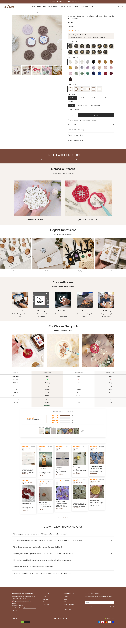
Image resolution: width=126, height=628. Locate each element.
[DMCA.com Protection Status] (25, 622)
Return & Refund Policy (69, 604)
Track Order (46, 599)
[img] (25, 446)
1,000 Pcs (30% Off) (74, 109)
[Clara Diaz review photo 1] (62, 493)
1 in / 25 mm (72, 97)
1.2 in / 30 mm (83, 97)
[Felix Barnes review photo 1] (79, 458)
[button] (71, 30)
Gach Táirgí (19, 12)
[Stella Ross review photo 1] (97, 458)
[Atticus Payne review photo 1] (97, 491)
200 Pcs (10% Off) (82, 105)
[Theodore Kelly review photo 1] (28, 493)
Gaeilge (13, 618)
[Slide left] (15, 39)
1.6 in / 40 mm (105, 97)
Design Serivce (46, 604)
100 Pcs (72, 105)
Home (13, 12)
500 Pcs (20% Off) (95, 105)
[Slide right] (58, 39)
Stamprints (18, 622)
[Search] (114, 6)
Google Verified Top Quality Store (21, 601)
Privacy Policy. (110, 606)
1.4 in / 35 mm (94, 97)
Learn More (14, 610)
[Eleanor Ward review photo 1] (79, 492)
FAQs (44, 607)
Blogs (65, 599)
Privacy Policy (67, 609)
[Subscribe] (112, 602)
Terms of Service (68, 607)
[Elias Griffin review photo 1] (45, 494)
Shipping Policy (67, 601)
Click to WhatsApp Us (29, 608)
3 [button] (63, 517)
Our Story (66, 596)
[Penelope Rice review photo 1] (62, 459)
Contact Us (45, 596)
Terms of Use (103, 606)
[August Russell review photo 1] (45, 459)
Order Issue (46, 601)
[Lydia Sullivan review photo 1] (28, 458)
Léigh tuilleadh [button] (25, 473)
